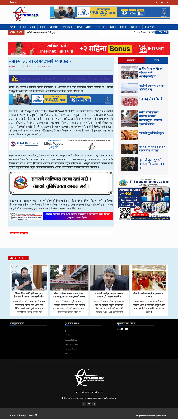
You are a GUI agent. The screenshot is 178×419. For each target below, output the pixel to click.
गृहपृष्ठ (12, 27)
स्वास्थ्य (123, 27)
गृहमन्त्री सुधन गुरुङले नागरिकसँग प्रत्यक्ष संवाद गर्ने (151, 164)
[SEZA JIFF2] (61, 217)
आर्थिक (89, 27)
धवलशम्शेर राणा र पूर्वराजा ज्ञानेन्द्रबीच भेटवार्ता (152, 148)
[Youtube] (94, 404)
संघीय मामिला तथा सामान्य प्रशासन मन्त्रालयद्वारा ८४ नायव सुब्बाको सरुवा (150, 118)
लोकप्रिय (131, 60)
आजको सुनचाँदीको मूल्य (151, 133)
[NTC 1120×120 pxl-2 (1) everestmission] (61, 101)
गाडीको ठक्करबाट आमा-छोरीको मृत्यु (152, 87)
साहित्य (79, 27)
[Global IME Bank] (61, 145)
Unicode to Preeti (71, 339)
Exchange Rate (70, 349)
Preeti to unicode (71, 344)
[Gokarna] (61, 184)
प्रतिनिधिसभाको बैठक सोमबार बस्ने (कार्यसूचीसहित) (150, 72)
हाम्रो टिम (67, 335)
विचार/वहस (67, 27)
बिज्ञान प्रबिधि (135, 27)
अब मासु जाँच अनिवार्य (35, 32)
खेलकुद (112, 27)
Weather (68, 353)
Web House (161, 415)
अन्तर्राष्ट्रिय (54, 27)
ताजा (156, 60)
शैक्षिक (32, 27)
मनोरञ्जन (43, 27)
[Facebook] (84, 404)
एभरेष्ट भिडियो (150, 27)
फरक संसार (100, 27)
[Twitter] (89, 404)
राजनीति (22, 27)
